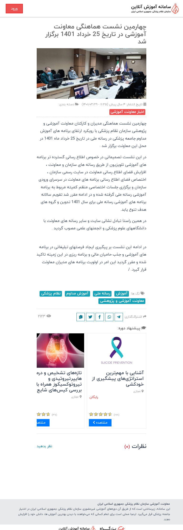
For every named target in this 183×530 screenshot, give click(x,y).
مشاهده (101, 422)
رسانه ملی (102, 293)
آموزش (121, 293)
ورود (14, 8)
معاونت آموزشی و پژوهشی (122, 301)
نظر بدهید (44, 446)
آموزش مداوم (77, 293)
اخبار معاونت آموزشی (127, 112)
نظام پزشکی (51, 293)
